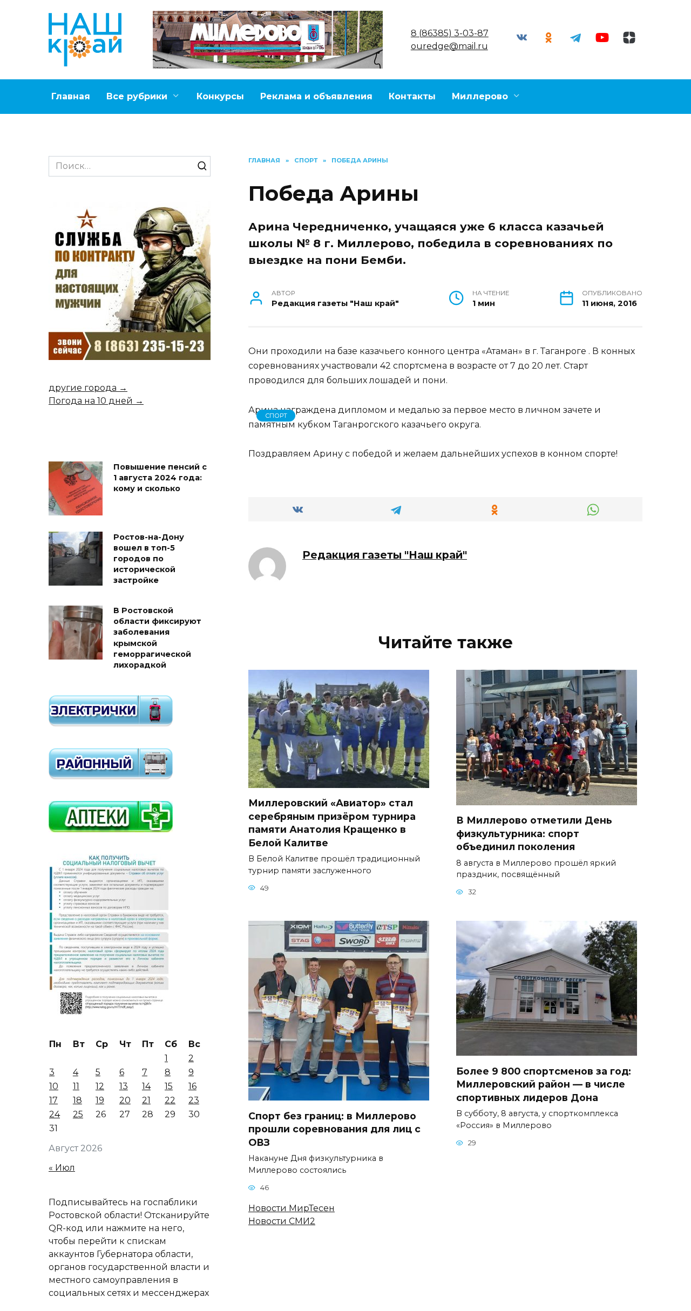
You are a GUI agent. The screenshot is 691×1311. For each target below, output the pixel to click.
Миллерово (480, 96)
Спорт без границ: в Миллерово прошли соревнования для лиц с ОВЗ (334, 1128)
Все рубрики (136, 96)
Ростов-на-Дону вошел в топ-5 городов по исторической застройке (148, 559)
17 (53, 1100)
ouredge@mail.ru (449, 46)
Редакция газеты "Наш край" (384, 554)
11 (76, 1086)
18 (77, 1100)
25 (78, 1114)
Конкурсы (220, 96)
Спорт (276, 415)
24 (54, 1114)
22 (170, 1100)
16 (192, 1086)
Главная (70, 96)
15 (169, 1086)
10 (53, 1086)
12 (100, 1086)
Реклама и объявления (316, 96)
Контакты (412, 96)
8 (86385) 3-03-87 (450, 33)
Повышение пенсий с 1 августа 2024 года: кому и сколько (160, 477)
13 (123, 1086)
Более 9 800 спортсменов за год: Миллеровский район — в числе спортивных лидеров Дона (543, 1084)
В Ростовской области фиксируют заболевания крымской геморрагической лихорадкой (157, 638)
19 (100, 1100)
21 (146, 1100)
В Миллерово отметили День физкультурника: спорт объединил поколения (534, 833)
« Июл (62, 1168)
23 (193, 1100)
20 (125, 1100)
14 (146, 1086)
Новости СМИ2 (281, 1221)
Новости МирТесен (291, 1208)
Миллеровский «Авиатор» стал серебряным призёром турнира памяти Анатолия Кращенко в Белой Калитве (332, 822)
